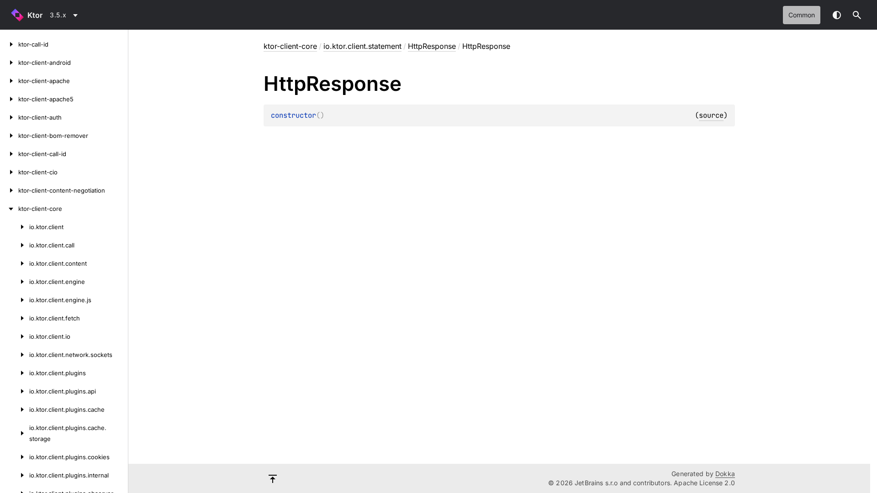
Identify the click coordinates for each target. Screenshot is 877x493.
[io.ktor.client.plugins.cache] (14, 409)
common (801, 15)
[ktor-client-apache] (9, 81)
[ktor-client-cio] (9, 172)
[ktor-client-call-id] (9, 154)
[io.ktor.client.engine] (14, 282)
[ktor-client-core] (9, 208)
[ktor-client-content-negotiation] (9, 190)
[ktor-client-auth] (9, 117)
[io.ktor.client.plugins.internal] (14, 475)
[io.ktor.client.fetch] (14, 318)
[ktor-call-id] (9, 44)
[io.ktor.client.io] (14, 336)
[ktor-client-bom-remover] (9, 135)
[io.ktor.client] (14, 227)
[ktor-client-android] (9, 62)
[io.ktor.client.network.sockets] (14, 355)
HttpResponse (432, 46)
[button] (857, 15)
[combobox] (65, 15)
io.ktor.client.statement (362, 46)
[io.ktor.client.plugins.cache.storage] (14, 433)
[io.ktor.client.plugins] (14, 373)
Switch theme (837, 15)
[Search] (857, 15)
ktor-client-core (290, 46)
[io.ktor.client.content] (14, 263)
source (711, 115)
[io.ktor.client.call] (14, 245)
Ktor (34, 15)
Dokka (725, 473)
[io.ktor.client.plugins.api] (14, 391)
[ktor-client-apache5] (9, 99)
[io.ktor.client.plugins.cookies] (14, 457)
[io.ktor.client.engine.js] (14, 300)
